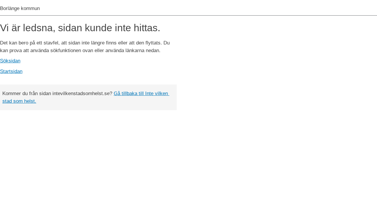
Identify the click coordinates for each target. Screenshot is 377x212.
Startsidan (11, 71)
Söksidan (10, 61)
